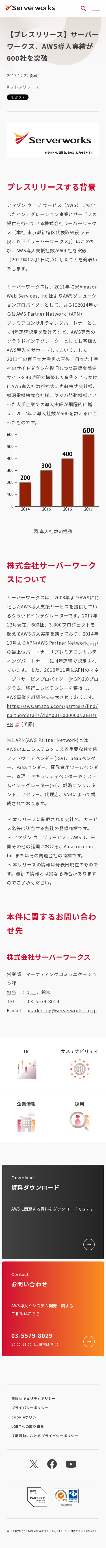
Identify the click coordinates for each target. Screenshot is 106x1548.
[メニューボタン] (96, 8)
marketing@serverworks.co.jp (62, 1010)
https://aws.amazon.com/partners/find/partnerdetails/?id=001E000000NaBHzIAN (52, 715)
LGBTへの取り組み (27, 1426)
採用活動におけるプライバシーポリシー (45, 1435)
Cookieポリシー (25, 1416)
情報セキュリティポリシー (33, 1398)
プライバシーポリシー (30, 1407)
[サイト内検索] (83, 8)
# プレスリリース (23, 87)
